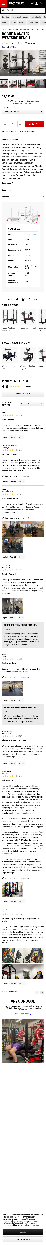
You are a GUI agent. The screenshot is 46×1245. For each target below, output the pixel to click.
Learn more (28, 103)
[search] (23, 10)
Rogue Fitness (30, 234)
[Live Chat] (33, 3)
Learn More (35, 1225)
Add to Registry (28, 132)
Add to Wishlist (11, 132)
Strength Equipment (15, 29)
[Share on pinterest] (29, 299)
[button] (3, 10)
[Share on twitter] (23, 299)
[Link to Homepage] (17, 3)
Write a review (30, 43)
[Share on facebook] (17, 299)
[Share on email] (35, 299)
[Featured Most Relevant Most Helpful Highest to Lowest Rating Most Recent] (32, 403)
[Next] (42, 992)
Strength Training (29, 29)
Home (4, 29)
